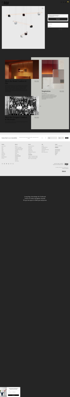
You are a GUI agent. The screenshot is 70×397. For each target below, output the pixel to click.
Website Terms (66, 168)
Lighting (49, 6)
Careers (16, 153)
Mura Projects (17, 154)
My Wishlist (29, 153)
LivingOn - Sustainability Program (33, 156)
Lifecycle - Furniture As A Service (32, 157)
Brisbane (56, 153)
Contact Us (56, 147)
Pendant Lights (52, 6)
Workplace (16, 157)
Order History (30, 147)
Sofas (2, 148)
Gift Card (3, 158)
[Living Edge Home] (6, 3)
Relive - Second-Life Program (32, 158)
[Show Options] (18, 393)
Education (16, 159)
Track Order (30, 148)
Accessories (3, 153)
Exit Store (3, 155)
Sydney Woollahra (57, 150)
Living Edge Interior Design (18, 149)
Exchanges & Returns (45, 147)
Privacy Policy (63, 168)
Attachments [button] (49, 26)
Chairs (2, 147)
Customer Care (44, 148)
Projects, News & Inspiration (19, 148)
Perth (56, 154)
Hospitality (16, 158)
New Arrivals (3, 154)
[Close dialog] (19, 387)
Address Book (30, 149)
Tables (2, 149)
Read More (37, 117)
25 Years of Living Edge (18, 147)
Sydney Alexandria (57, 149)
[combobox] (44, 138)
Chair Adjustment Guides (45, 149)
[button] (58, 19)
